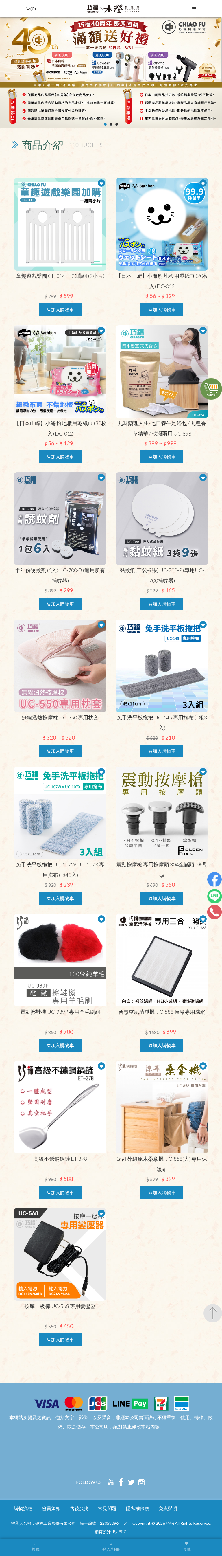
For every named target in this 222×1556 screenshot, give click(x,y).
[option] (111, 72)
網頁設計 (103, 1531)
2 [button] (111, 124)
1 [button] (105, 124)
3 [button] (117, 124)
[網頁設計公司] (120, 1531)
